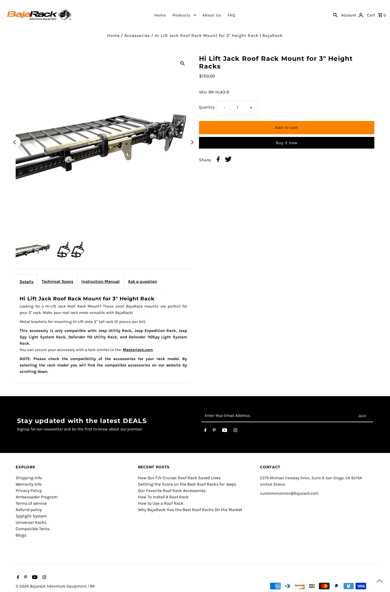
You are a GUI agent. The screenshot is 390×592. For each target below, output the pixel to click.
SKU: (203, 92)
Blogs (21, 535)
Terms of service (31, 503)
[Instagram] (235, 431)
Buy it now (286, 142)
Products (181, 15)
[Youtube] (224, 431)
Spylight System (31, 515)
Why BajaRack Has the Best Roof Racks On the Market (190, 509)
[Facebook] (205, 431)
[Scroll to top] (379, 581)
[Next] (192, 142)
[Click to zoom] (182, 63)
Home (160, 15)
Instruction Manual (100, 281)
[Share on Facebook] (218, 160)
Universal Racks (31, 522)
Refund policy (29, 509)
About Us (211, 15)
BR (92, 586)
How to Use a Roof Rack (160, 503)
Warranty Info (29, 484)
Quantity (207, 107)
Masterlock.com (138, 349)
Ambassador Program (37, 496)
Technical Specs (57, 281)
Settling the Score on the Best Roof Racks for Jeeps (187, 484)
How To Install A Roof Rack (163, 496)
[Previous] (15, 142)
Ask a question (142, 281)
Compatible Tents (32, 528)
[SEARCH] (335, 15)
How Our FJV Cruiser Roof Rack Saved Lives (179, 477)
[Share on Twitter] (228, 160)
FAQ (231, 15)
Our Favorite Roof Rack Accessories (172, 490)
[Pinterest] (214, 431)
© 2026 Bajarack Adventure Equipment (52, 586)
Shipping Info (29, 477)
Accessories (137, 35)
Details (26, 281)
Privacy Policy (29, 490)
